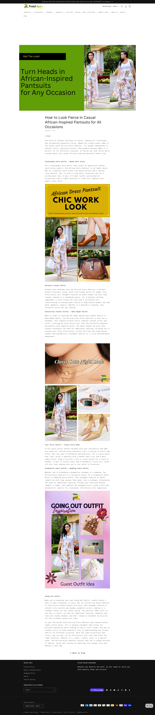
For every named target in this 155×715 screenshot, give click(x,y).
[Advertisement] (77, 31)
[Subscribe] (54, 690)
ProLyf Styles (33, 712)
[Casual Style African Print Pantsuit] (77, 281)
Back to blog (79, 653)
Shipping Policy (29, 673)
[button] (28, 12)
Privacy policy (57, 712)
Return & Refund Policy (32, 670)
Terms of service (69, 712)
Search (26, 676)
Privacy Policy (29, 667)
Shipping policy (82, 712)
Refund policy (45, 712)
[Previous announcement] (24, 1)
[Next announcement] (131, 1)
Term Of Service (29, 679)
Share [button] (49, 136)
